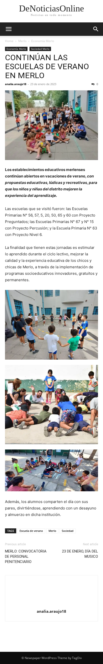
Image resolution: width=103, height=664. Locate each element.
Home (9, 41)
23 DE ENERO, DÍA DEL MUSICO (80, 554)
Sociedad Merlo (40, 49)
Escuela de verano (31, 531)
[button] (8, 29)
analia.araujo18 (15, 84)
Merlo (22, 41)
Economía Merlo (42, 41)
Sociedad (68, 531)
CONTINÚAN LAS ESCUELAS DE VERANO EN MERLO (47, 66)
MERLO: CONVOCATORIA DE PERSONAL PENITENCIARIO (25, 556)
